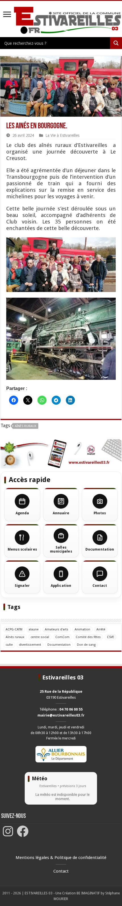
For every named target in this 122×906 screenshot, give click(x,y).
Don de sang (86, 645)
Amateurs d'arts (56, 629)
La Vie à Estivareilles (62, 135)
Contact (61, 871)
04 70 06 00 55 (71, 709)
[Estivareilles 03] (61, 453)
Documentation (59, 645)
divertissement (30, 645)
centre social (40, 637)
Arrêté (100, 629)
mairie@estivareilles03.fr (61, 715)
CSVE (110, 637)
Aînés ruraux (25, 426)
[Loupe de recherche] (116, 43)
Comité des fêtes (88, 637)
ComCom (62, 637)
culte (9, 645)
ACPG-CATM (14, 629)
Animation (82, 629)
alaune (34, 629)
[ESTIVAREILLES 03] (61, 20)
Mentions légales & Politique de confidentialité (61, 857)
